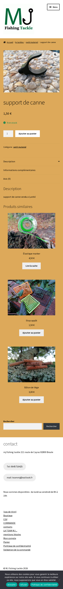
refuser (23, 584)
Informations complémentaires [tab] (19, 170)
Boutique (7, 515)
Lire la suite (31, 265)
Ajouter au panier (27, 133)
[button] (55, 54)
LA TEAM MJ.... (10, 530)
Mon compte (9, 538)
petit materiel (32, 42)
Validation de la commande (16, 549)
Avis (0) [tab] (7, 178)
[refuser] (59, 579)
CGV (5, 519)
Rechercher (8, 421)
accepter (11, 584)
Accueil (10, 42)
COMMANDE (9, 523)
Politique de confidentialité (17, 545)
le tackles (19, 42)
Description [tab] (9, 161)
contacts (7, 526)
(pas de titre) (9, 511)
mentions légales (12, 534)
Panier (6, 542)
